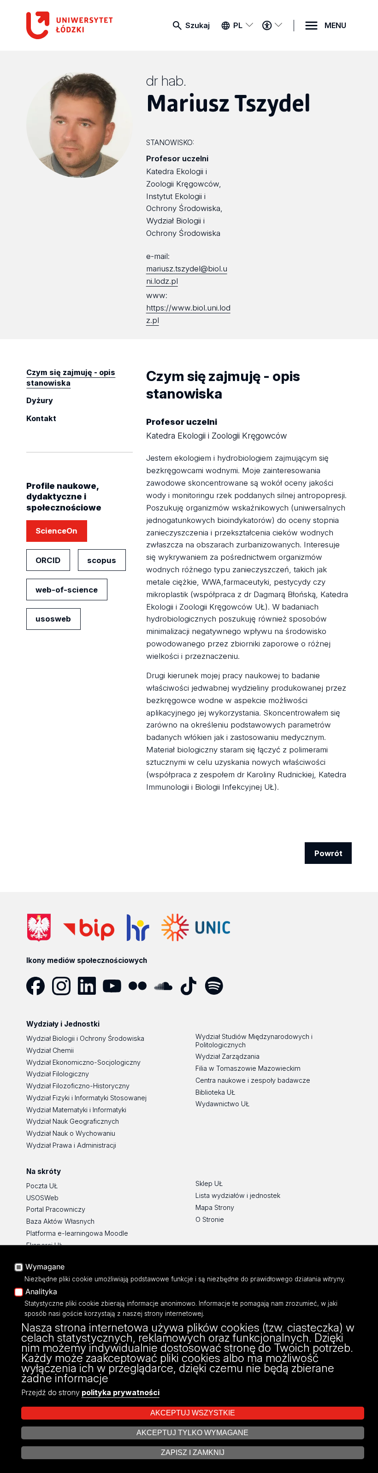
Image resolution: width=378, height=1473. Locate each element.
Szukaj (197, 25)
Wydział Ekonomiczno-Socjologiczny (83, 1062)
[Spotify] (217, 986)
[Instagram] (64, 986)
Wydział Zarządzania (227, 1056)
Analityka (41, 1292)
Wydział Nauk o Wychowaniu (70, 1133)
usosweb (53, 618)
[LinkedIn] (90, 986)
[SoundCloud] (166, 986)
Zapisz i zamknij (192, 1452)
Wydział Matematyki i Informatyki (76, 1110)
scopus (101, 560)
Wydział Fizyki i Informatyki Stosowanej (86, 1098)
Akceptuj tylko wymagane (192, 1433)
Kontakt (41, 418)
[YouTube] (115, 986)
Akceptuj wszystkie (192, 1413)
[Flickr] (141, 986)
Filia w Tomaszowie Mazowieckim (248, 1068)
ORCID (47, 560)
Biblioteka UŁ (215, 1092)
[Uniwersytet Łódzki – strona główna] (72, 25)
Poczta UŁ (42, 1186)
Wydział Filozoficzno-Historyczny (78, 1086)
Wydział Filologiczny (57, 1074)
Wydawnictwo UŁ (222, 1104)
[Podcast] (242, 986)
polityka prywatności (120, 1392)
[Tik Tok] (192, 986)
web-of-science (66, 589)
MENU (335, 25)
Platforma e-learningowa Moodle (77, 1233)
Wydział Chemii (50, 1050)
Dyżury (39, 400)
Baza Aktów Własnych (60, 1221)
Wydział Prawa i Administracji (71, 1145)
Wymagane (45, 1267)
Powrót (328, 853)
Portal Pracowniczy (55, 1209)
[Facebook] (39, 986)
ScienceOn (56, 530)
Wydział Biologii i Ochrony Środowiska (85, 1038)
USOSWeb (42, 1198)
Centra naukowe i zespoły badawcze (252, 1080)
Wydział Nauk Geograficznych (72, 1121)
